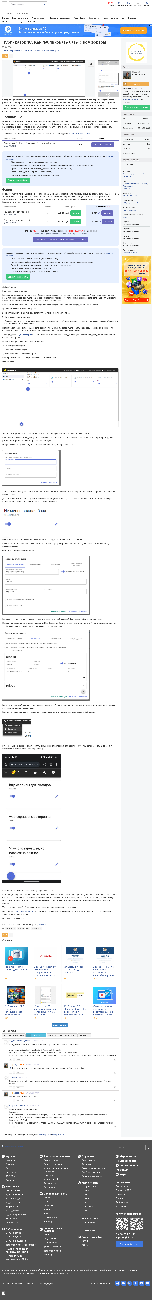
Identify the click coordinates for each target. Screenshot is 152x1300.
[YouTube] (141, 1283)
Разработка (12, 1206)
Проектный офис (92, 1237)
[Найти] (147, 1147)
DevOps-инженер (91, 1172)
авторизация (58, 1134)
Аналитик (86, 1164)
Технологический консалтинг (20, 1245)
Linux (125, 217)
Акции (47, 1197)
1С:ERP (85, 1190)
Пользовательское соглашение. (18, 1273)
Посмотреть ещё (59, 1025)
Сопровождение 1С (55, 1193)
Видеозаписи (128, 1160)
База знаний (13, 1186)
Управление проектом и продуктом (56, 1169)
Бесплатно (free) (130, 252)
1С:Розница (87, 1206)
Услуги (47, 1209)
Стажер (126, 189)
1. (10, 1041)
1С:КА (85, 1194)
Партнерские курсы (92, 1176)
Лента (9, 1168)
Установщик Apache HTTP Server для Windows (74, 970)
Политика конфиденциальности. (52, 1273)
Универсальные (129, 210)
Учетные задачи (14, 1198)
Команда (48, 1175)
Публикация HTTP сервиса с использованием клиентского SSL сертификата (14, 1012)
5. (10, 1105)
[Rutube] (147, 1283)
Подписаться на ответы (14, 1035)
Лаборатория (14, 1229)
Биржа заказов (129, 1165)
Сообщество (12, 1222)
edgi (15, 1077)
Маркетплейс (90, 1182)
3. (10, 1077)
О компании (123, 1182)
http (27, 928)
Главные (10, 1164)
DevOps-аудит (13, 1236)
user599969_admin (21, 1041)
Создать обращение (129, 1244)
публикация (36, 928)
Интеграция (12, 1218)
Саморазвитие (51, 1187)
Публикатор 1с (25, 334)
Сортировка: (61, 1035)
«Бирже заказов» (131, 99)
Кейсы (47, 1213)
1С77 (84, 1226)
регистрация (45, 1134)
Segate (16, 1064)
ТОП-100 (10, 1176)
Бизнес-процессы (53, 1164)
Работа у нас (122, 1202)
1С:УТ (84, 1202)
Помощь (120, 1198)
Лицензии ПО (50, 1238)
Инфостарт (44, 924)
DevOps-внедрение (16, 1241)
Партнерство (51, 1217)
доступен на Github (24, 911)
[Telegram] (117, 1283)
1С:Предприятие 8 (130, 203)
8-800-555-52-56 (125, 1234)
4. (10, 1093)
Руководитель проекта (94, 1168)
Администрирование (16, 1214)
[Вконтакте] (123, 1283)
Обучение (88, 1156)
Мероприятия (128, 1156)
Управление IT (51, 1179)
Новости (10, 1160)
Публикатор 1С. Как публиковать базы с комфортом (54, 42)
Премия (10, 1180)
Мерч (123, 1174)
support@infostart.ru (127, 1237)
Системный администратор (135, 183)
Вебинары (49, 1221)
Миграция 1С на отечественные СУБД (17, 1257)
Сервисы (48, 1205)
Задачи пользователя (17, 1202)
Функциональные (14, 1194)
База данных (12, 1210)
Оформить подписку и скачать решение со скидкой (61, 239)
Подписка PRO (13, 1190)
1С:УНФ (85, 1198)
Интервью (11, 1172)
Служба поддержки (130, 1214)
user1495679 (19, 1105)
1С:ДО (85, 1214)
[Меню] (4, 3)
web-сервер (10, 928)
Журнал (11, 1156)
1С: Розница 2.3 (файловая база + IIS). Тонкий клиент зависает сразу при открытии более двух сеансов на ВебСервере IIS (75, 1015)
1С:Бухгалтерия (90, 1186)
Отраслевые (50, 1242)
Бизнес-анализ (51, 1160)
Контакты (121, 1206)
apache (21, 928)
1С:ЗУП (85, 1210)
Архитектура (50, 1183)
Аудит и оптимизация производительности (17, 1250)
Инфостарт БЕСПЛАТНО (80, 133)
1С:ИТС (47, 1201)
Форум (124, 1169)
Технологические (52, 1250)
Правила (120, 1194)
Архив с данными (130, 196)
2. (10, 1064)
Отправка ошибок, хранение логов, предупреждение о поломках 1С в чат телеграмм (103, 1012)
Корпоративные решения (53, 1229)
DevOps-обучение (15, 1233)
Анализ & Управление (57, 1156)
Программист (129, 186)
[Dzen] (135, 1283)
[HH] (129, 1283)
